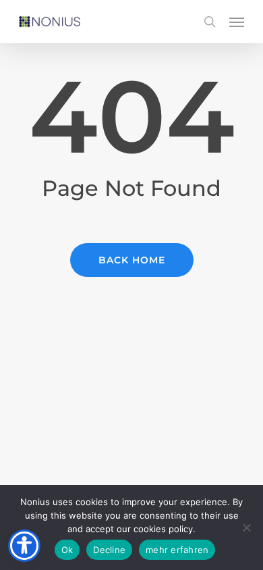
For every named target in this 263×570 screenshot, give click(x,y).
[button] (236, 21)
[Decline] (246, 527)
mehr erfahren (177, 549)
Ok (67, 549)
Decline (109, 549)
